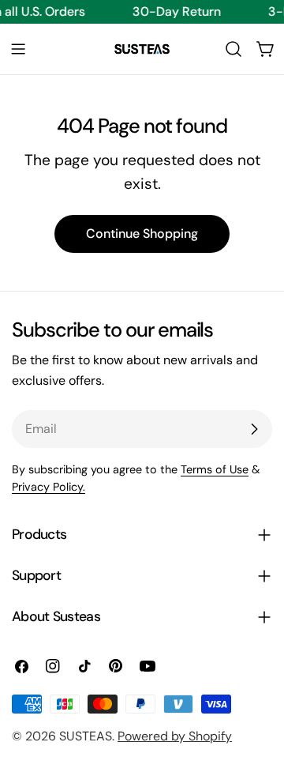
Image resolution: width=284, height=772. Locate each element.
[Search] (233, 49)
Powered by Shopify (175, 736)
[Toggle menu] (18, 49)
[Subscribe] (254, 429)
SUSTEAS (85, 736)
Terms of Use (214, 469)
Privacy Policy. (48, 487)
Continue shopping (142, 233)
